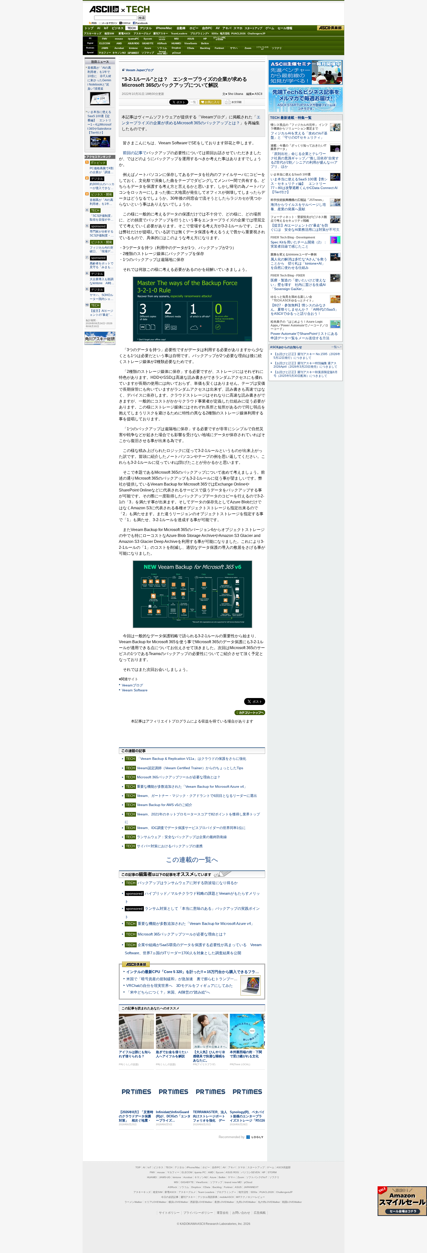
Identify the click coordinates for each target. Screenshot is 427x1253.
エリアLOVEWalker (155, 1202)
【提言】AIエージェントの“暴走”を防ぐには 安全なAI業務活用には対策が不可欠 (305, 227)
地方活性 (225, 33)
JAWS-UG (165, 1177)
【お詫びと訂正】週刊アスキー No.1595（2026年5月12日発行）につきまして (307, 356)
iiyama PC (200, 1172)
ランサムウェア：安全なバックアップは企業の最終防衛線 (182, 837)
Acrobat (119, 48)
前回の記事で (135, 153)
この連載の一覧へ (192, 859)
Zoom (248, 48)
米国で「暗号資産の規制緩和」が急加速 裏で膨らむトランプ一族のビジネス (191, 979)
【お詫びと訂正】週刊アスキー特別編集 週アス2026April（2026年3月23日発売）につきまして (305, 365)
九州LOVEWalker (246, 1202)
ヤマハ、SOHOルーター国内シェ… (101, 297)
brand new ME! (233, 1182)
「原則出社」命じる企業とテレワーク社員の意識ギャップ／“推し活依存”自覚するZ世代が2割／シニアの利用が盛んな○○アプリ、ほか (305, 160)
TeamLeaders (179, 33)
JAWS (104, 48)
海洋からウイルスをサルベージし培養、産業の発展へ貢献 (298, 207)
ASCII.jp (104, 9)
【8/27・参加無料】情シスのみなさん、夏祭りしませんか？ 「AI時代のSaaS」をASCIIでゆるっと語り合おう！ (305, 309)
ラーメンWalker (133, 1202)
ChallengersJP (256, 33)
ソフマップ (148, 52)
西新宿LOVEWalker (201, 1202)
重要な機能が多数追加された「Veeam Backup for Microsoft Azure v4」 (192, 786)
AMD (119, 43)
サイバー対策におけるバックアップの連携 (170, 846)
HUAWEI (176, 43)
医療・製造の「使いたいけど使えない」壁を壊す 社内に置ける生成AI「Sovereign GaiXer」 (298, 284)
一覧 (193, 102)
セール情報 (285, 28)
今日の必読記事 (169, 1197)
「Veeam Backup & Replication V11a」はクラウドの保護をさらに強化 (191, 759)
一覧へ (335, 346)
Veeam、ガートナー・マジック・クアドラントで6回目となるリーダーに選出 (197, 796)
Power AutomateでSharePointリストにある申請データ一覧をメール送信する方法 (304, 336)
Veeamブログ (132, 685)
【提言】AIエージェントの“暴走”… (101, 313)
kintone (133, 48)
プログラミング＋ (226, 1192)
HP (205, 38)
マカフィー (105, 52)
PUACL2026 (238, 33)
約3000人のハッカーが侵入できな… (102, 186)
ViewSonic (190, 43)
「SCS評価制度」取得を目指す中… (102, 217)
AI (98, 28)
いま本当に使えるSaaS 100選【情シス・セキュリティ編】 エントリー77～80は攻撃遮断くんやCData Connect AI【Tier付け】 (304, 185)
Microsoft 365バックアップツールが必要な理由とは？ (178, 777)
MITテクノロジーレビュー (250, 1197)
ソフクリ (277, 48)
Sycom (148, 38)
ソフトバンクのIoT (262, 48)
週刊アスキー (160, 33)
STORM (272, 1172)
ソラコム (162, 48)
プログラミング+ (199, 33)
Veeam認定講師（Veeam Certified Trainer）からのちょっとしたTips (190, 768)
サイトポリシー (169, 1212)
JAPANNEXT (133, 53)
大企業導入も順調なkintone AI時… (102, 281)
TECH (135, 9)
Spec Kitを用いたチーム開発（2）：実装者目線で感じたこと (299, 244)
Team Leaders (206, 1192)
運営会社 (223, 1212)
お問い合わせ (241, 1212)
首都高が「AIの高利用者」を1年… (101, 202)
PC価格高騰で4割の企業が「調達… (101, 170)
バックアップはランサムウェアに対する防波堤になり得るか (188, 883)
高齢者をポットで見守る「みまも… (101, 265)
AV (218, 28)
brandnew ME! (162, 53)
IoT (106, 28)
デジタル (146, 28)
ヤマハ (233, 48)
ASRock (162, 43)
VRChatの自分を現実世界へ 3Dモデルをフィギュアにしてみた (179, 985)
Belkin (205, 43)
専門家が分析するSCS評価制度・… (102, 233)
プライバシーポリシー (198, 1212)
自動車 (181, 28)
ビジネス (118, 28)
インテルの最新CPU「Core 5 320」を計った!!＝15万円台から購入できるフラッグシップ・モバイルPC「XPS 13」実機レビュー (233, 972)
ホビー (194, 28)
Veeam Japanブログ (140, 70)
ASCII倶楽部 (330, 28)
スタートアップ (253, 28)
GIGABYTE (147, 43)
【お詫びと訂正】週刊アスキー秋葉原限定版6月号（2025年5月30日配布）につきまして (306, 374)
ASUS (190, 38)
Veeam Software (135, 690)
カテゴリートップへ (250, 712)
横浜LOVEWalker (178, 1202)
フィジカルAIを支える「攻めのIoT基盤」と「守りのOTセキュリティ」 (299, 135)
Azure (147, 48)
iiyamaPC (133, 38)
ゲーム (269, 28)
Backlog (205, 48)
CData (190, 48)
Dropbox (176, 48)
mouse (119, 38)
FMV (104, 38)
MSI (176, 38)
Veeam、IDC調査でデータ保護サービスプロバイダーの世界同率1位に (191, 828)
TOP (138, 1167)
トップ (89, 28)
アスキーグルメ (142, 33)
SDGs (215, 33)
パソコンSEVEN (162, 38)
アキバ (226, 28)
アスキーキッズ (92, 33)
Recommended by (232, 1137)
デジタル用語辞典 (207, 1197)
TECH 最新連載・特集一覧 (291, 118)
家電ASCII (124, 33)
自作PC (207, 28)
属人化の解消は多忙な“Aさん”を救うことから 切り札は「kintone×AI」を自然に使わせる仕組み (299, 263)
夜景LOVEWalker (224, 1202)
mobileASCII (227, 1197)
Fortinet (219, 48)
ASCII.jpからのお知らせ (286, 347)
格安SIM (109, 33)
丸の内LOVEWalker (269, 1202)
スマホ (238, 28)
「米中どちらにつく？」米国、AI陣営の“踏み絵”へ (168, 992)
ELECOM (104, 43)
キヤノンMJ (119, 52)
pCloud (176, 52)
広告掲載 (260, 1212)
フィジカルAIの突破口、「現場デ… (101, 249)
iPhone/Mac (164, 28)
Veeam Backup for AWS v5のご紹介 (164, 805)
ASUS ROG (133, 43)
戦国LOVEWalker (292, 1202)
